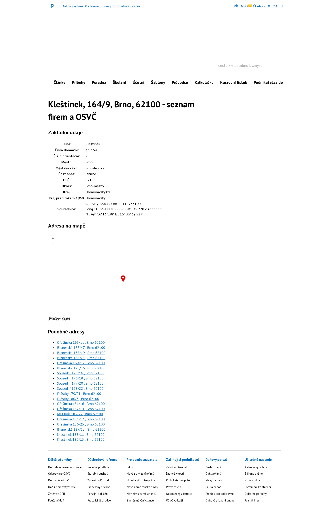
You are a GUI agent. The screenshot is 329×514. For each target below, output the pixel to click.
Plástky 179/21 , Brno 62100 (79, 393)
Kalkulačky (204, 82)
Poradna (99, 82)
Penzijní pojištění (98, 494)
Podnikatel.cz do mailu (274, 82)
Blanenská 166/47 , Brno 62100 (81, 347)
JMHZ (130, 467)
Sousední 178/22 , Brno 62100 (80, 388)
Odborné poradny (256, 494)
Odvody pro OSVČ (59, 474)
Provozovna (173, 487)
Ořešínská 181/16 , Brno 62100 (81, 403)
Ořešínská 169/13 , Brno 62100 (81, 363)
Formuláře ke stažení (258, 487)
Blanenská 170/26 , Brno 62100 (81, 368)
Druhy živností (175, 474)
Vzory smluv (252, 480)
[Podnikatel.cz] (53, 6)
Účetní (138, 82)
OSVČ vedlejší (174, 500)
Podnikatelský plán (178, 480)
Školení (119, 82)
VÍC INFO (241, 6)
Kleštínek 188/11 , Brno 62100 (81, 434)
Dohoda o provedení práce (65, 467)
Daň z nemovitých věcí (62, 487)
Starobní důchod (98, 474)
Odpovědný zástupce (179, 494)
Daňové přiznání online (220, 500)
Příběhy (78, 82)
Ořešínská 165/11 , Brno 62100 (81, 342)
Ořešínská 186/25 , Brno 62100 (81, 424)
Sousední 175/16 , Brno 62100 (80, 373)
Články (59, 82)
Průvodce (180, 82)
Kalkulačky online (256, 467)
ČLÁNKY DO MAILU (267, 6)
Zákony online (254, 474)
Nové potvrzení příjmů (140, 474)
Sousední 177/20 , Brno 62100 (80, 383)
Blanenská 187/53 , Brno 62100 (81, 429)
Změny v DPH (56, 494)
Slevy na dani (213, 480)
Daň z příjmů (213, 474)
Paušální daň (56, 500)
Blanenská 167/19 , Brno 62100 (81, 352)
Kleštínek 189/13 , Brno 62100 (81, 439)
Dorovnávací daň (58, 480)
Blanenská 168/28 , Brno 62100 (81, 358)
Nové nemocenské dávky (142, 487)
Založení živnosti (177, 467)
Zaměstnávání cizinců (140, 500)
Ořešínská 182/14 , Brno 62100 (81, 409)
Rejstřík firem (253, 500)
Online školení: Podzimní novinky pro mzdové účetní (101, 6)
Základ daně (213, 467)
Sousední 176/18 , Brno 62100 (80, 378)
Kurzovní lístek (233, 82)
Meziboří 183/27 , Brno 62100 (80, 414)
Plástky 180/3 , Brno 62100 (78, 398)
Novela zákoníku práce (141, 480)
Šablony (158, 82)
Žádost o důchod (98, 480)
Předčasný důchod (99, 487)
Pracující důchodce (99, 500)
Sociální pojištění (98, 467)
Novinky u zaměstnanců (141, 494)
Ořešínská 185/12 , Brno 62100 (81, 419)
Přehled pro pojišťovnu (219, 494)
